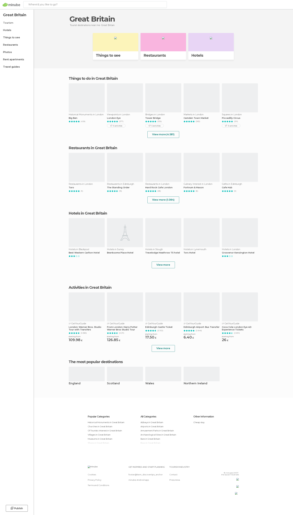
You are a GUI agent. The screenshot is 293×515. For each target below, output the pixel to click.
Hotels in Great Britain (88, 213)
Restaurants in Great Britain (93, 148)
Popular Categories (99, 416)
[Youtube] (236, 468)
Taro (71, 187)
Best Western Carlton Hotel (84, 252)
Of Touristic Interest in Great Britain (105, 430)
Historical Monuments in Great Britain (106, 422)
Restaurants (10, 44)
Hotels (7, 30)
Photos (7, 52)
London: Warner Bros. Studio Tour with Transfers (85, 328)
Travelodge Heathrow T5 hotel (162, 252)
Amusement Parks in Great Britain (157, 430)
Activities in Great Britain (90, 287)
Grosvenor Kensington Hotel (238, 252)
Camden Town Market (196, 118)
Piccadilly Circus (231, 118)
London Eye (114, 118)
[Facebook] (221, 468)
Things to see (11, 37)
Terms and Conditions (98, 485)
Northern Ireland (195, 383)
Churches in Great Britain (100, 426)
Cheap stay (198, 422)
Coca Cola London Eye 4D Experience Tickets (236, 328)
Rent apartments (13, 59)
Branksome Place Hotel (120, 252)
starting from (75, 336)
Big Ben (73, 118)
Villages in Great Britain (99, 434)
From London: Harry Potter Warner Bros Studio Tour (122, 328)
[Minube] (11, 5)
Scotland (113, 383)
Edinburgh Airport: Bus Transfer (201, 327)
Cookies (92, 474)
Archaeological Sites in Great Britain (158, 434)
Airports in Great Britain (152, 426)
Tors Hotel (189, 252)
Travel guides (11, 66)
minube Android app (138, 480)
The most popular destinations (96, 362)
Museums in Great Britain (100, 439)
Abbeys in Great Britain (152, 422)
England (75, 383)
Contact (173, 474)
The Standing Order (118, 187)
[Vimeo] (231, 468)
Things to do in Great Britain (93, 78)
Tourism (8, 22)
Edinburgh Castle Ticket (159, 327)
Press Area (174, 480)
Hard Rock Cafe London (159, 187)
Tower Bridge (153, 118)
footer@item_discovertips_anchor (145, 474)
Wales (149, 383)
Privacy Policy (94, 480)
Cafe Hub (227, 187)
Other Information (203, 416)
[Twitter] (226, 468)
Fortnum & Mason (194, 187)
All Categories (148, 416)
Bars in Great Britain (150, 439)
